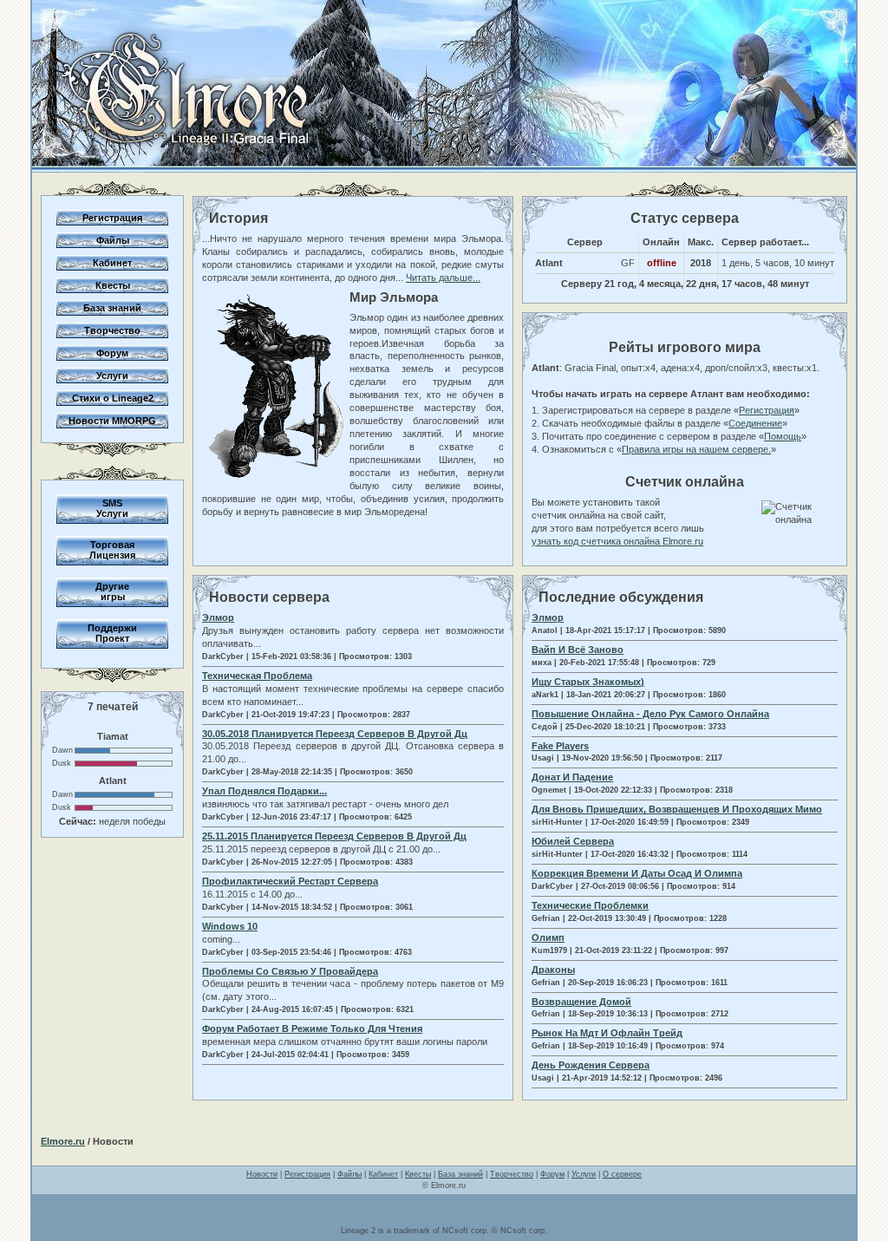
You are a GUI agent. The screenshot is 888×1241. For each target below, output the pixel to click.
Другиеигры (112, 591)
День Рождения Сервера (591, 1065)
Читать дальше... (443, 277)
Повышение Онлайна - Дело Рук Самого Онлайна (650, 714)
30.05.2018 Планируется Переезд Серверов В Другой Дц (334, 733)
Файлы (112, 240)
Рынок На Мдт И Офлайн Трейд (607, 1033)
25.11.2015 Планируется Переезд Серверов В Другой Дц (334, 836)
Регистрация (112, 217)
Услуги (112, 375)
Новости (262, 1174)
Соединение (755, 423)
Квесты (112, 285)
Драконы (553, 969)
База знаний (112, 308)
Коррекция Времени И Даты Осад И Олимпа (637, 873)
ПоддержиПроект (112, 633)
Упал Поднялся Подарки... (264, 791)
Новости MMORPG (112, 420)
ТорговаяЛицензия (112, 549)
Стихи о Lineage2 (112, 398)
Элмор (218, 617)
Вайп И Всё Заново (578, 649)
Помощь (782, 436)
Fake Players (560, 746)
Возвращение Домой (581, 1001)
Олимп (548, 937)
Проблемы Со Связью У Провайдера (290, 971)
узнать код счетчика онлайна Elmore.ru (617, 541)
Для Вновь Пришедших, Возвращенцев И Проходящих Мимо (677, 809)
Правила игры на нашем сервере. (696, 449)
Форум (112, 353)
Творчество (112, 330)
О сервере (622, 1174)
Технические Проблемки (590, 905)
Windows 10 (230, 926)
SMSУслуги (112, 508)
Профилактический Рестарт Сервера (290, 881)
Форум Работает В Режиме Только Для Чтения (312, 1028)
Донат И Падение (572, 777)
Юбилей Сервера (573, 841)
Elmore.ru (63, 1141)
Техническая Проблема (257, 675)
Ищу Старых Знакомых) (588, 681)
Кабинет (112, 263)
